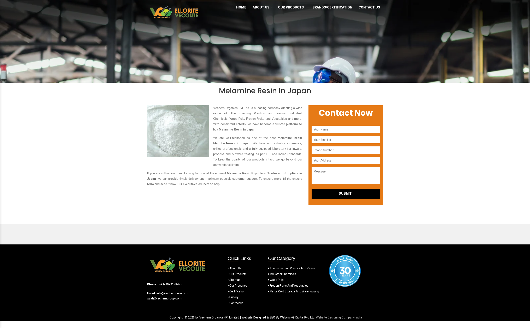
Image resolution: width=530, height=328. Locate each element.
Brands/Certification (332, 7)
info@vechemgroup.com (173, 293)
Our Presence (238, 285)
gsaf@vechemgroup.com (164, 298)
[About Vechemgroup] (178, 266)
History (233, 297)
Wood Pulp (276, 279)
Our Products (291, 7)
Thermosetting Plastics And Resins (292, 268)
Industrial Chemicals (282, 274)
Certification (237, 291)
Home (241, 7)
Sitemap (235, 279)
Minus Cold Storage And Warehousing (294, 291)
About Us (261, 7)
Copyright (176, 317)
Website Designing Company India (339, 317)
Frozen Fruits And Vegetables (288, 285)
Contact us (236, 303)
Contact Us (369, 7)
